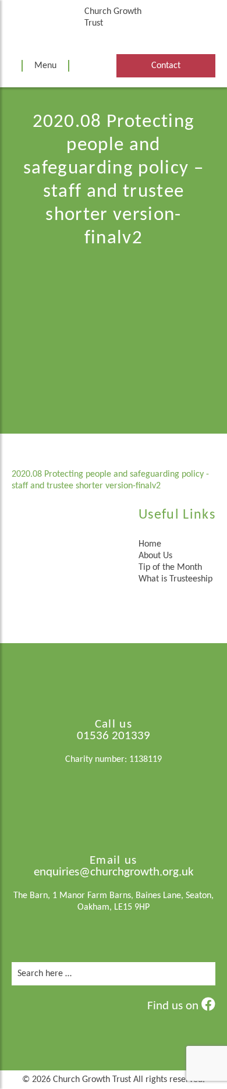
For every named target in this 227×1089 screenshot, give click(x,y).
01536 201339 (113, 736)
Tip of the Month (170, 567)
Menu (45, 65)
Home (150, 544)
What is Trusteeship (175, 579)
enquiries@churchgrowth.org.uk (114, 872)
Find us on (174, 1006)
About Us (155, 556)
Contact (165, 65)
